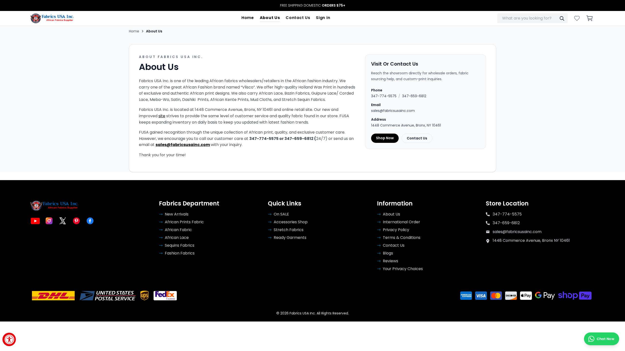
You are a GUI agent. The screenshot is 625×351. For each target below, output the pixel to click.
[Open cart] (589, 18)
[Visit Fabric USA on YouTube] (35, 220)
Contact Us (298, 17)
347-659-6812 (414, 96)
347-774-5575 (383, 96)
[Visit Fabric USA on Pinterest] (76, 220)
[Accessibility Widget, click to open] (9, 339)
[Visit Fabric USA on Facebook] (90, 220)
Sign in (323, 17)
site (161, 116)
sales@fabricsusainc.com (183, 144)
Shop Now (385, 138)
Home (247, 17)
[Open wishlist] (577, 18)
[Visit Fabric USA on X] (62, 220)
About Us (270, 17)
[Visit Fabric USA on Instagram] (49, 220)
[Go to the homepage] (52, 18)
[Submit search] (562, 18)
